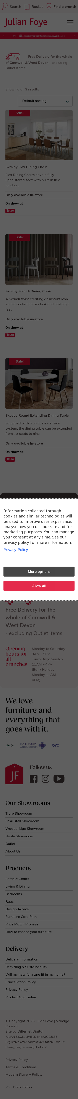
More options (39, 571)
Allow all (39, 585)
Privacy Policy (15, 549)
